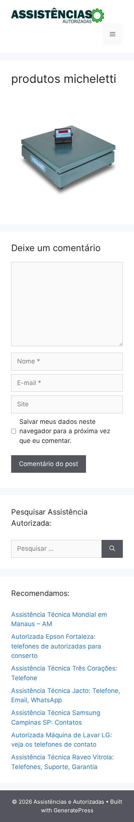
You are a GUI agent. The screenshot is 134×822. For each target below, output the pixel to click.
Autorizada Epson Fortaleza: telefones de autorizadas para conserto (56, 646)
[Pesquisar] (112, 549)
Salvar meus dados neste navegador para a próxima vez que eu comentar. (64, 431)
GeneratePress (73, 810)
